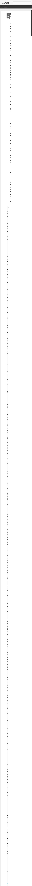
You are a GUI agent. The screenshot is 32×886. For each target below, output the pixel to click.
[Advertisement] (17, 39)
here (7, 883)
